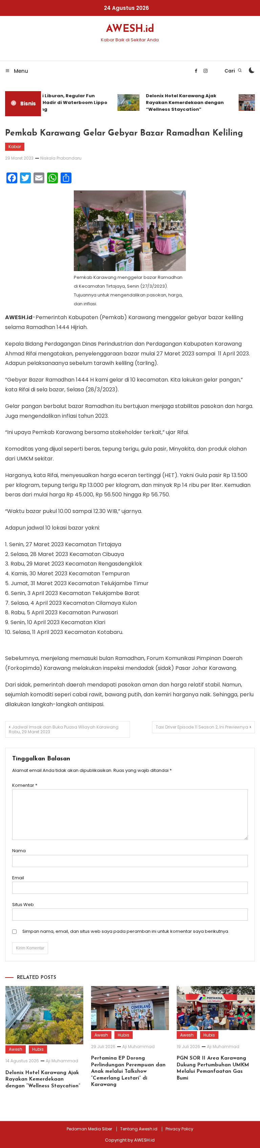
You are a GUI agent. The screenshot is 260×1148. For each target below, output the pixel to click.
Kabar (14, 146)
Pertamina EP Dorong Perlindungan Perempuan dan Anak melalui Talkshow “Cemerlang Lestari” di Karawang (128, 1071)
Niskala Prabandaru (61, 158)
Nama (19, 850)
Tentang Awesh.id (138, 1129)
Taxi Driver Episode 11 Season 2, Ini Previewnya (202, 727)
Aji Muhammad (62, 1061)
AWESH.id (130, 29)
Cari (230, 70)
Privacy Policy (179, 1129)
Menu (20, 71)
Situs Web (23, 904)
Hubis (38, 1049)
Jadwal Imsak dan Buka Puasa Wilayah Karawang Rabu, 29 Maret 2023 (63, 729)
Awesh (15, 1049)
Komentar (24, 785)
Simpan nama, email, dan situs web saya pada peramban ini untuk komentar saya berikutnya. (125, 931)
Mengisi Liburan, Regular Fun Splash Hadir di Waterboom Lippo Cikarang (62, 102)
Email (18, 878)
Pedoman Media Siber (89, 1129)
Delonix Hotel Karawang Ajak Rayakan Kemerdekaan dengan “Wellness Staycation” (181, 102)
